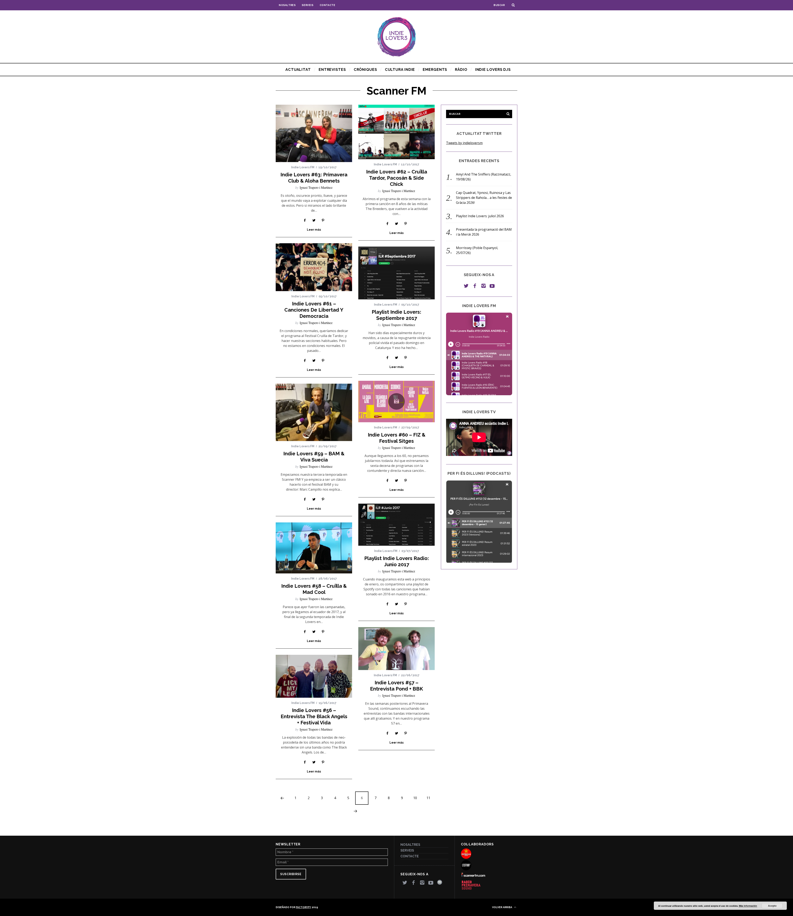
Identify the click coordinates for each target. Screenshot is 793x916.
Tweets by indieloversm (464, 143)
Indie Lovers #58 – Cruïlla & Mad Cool (314, 589)
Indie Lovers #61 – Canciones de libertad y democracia (313, 310)
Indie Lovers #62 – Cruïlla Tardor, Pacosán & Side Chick (396, 178)
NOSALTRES (287, 5)
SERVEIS (307, 5)
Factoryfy (303, 907)
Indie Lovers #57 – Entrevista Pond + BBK (396, 686)
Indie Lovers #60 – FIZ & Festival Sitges (396, 438)
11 (428, 798)
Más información (748, 905)
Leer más (314, 229)
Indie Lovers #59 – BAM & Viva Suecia (313, 457)
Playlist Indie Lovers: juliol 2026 (480, 216)
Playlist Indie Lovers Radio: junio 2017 (396, 561)
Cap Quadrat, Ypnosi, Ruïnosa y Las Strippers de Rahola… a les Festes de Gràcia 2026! (484, 197)
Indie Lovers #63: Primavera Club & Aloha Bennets (313, 178)
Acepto (772, 906)
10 (415, 798)
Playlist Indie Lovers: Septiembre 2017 (396, 315)
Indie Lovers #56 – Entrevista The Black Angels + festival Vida (314, 716)
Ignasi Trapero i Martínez (316, 187)
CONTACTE (327, 5)
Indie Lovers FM (302, 167)
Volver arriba (502, 907)
